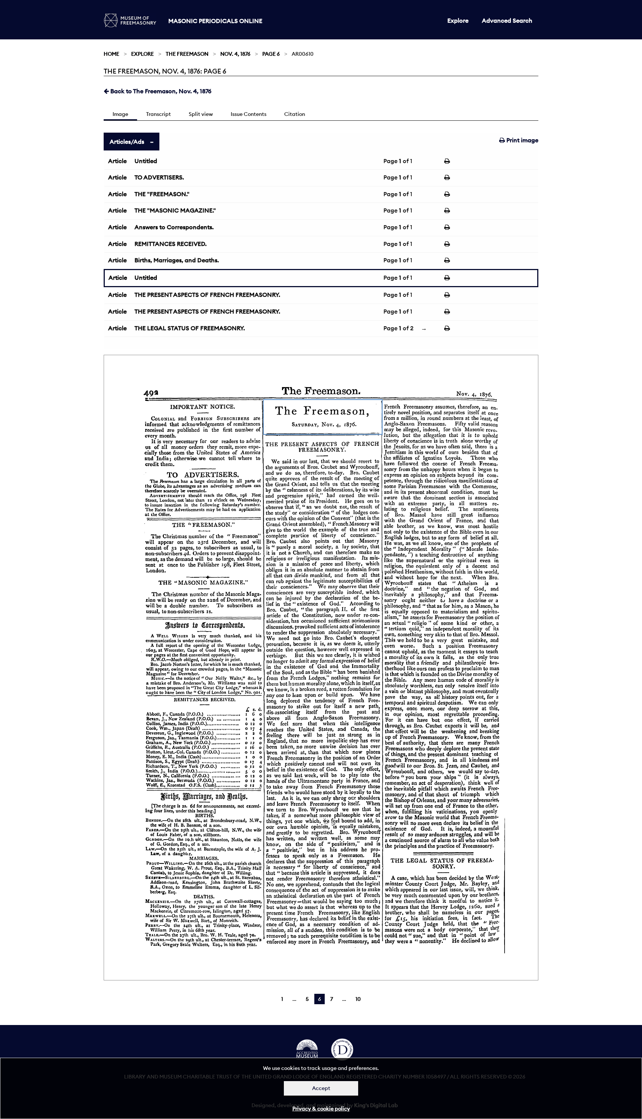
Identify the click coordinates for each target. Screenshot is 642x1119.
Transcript (158, 114)
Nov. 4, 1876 (235, 54)
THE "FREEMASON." (161, 194)
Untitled (145, 161)
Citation (294, 114)
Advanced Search (507, 20)
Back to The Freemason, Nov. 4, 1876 (160, 91)
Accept (321, 1088)
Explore (457, 20)
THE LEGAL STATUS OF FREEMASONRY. (189, 328)
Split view (201, 114)
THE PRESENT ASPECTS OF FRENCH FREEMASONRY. (207, 294)
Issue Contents (248, 114)
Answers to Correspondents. (174, 227)
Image (120, 114)
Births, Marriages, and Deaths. (176, 260)
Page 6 (271, 54)
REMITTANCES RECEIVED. (170, 243)
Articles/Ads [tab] (127, 141)
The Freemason (187, 54)
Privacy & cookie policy (321, 1108)
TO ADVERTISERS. (159, 177)
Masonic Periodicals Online (215, 21)
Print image (521, 140)
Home (111, 54)
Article (117, 161)
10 (358, 999)
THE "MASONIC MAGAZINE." (175, 210)
